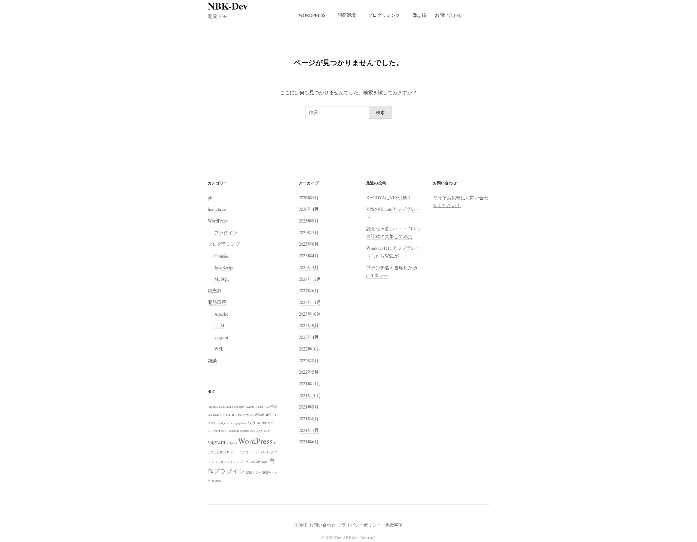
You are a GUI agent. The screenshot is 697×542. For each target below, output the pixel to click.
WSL (219, 349)
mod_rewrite (225, 423)
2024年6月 (309, 290)
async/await (226, 407)
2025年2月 (309, 267)
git (210, 197)
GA (210, 414)
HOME (300, 525)
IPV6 (245, 414)
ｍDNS (216, 481)
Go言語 (221, 255)
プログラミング (384, 15)
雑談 (212, 360)
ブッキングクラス (227, 462)
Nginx (254, 422)
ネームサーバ (255, 452)
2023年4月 (309, 337)
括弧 (265, 462)
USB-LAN (256, 431)
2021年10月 (310, 395)
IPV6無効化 (257, 414)
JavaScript (224, 267)
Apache (221, 314)
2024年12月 (310, 279)
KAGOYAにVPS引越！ (389, 197)
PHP (270, 423)
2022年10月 (310, 349)
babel (261, 407)
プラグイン (225, 232)
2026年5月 (309, 197)
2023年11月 (310, 302)
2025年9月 (309, 221)
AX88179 (251, 407)
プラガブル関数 (250, 462)
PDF (264, 423)
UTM (219, 325)
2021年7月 (309, 430)
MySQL (221, 279)
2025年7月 (309, 232)
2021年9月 (309, 407)
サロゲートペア (234, 452)
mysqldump (240, 423)
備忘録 (419, 15)
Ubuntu (244, 431)
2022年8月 (309, 360)
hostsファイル (222, 414)
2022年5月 (309, 372)
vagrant (221, 337)
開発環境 (346, 15)
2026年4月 (309, 209)
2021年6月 (309, 442)
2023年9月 (309, 325)
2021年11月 (310, 383)
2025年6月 (309, 244)
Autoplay (239, 407)
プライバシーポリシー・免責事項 (370, 525)
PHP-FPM (214, 431)
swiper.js (234, 431)
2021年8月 (309, 418)
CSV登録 (271, 407)
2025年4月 (309, 255)
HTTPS (236, 414)
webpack (232, 443)
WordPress (312, 15)
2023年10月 (310, 314)
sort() (224, 431)
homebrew (217, 209)
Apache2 (213, 407)
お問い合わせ (449, 15)
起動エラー (253, 472)
